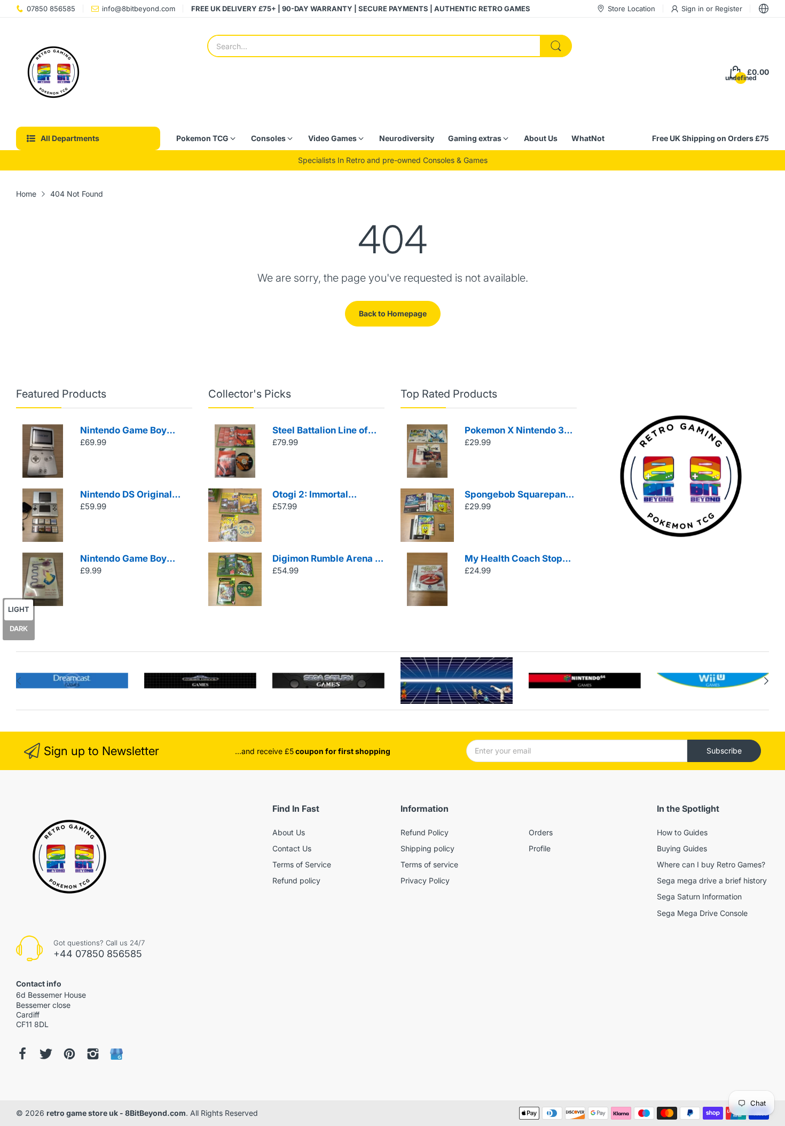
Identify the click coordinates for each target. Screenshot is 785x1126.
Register (728, 8)
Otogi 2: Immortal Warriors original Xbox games (322, 495)
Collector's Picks (249, 393)
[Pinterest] (69, 1053)
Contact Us (291, 848)
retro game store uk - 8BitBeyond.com (116, 1112)
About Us (288, 832)
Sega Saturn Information (699, 896)
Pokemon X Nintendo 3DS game (520, 431)
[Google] (116, 1054)
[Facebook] (22, 1053)
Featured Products (61, 393)
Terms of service (429, 864)
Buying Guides (682, 848)
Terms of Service (301, 864)
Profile (540, 848)
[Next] (18, 681)
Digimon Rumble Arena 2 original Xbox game (326, 559)
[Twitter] (46, 1053)
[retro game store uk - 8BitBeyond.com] (53, 72)
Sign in (693, 8)
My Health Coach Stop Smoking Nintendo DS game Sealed (513, 559)
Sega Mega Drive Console (702, 913)
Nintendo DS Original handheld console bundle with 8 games (135, 495)
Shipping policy (427, 848)
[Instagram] (93, 1053)
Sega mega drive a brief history (712, 880)
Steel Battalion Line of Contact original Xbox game (320, 431)
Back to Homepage (393, 313)
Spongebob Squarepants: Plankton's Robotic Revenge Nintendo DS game (520, 495)
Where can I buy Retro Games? (711, 864)
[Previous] (766, 681)
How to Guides (682, 832)
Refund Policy (425, 832)
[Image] (681, 476)
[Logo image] (72, 681)
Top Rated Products (449, 393)
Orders (541, 832)
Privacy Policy (425, 880)
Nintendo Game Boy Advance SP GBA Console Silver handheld (133, 431)
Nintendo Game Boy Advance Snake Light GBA (127, 559)
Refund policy (296, 880)
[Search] (556, 46)
